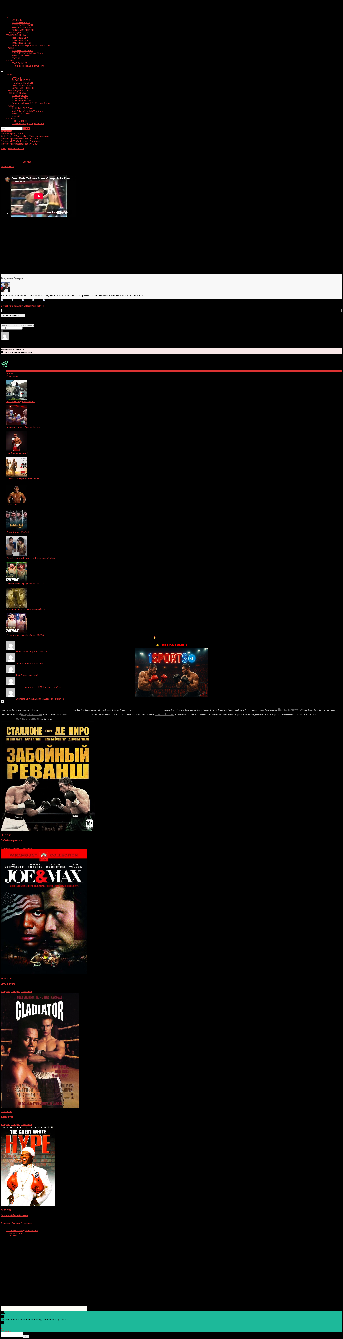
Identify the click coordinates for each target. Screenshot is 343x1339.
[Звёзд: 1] (6, 300)
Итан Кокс (311, 715)
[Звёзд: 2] (17, 300)
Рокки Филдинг (181, 715)
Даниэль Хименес (290, 709)
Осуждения (12, 376)
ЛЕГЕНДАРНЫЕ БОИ (22, 25)
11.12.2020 (6, 1111)
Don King (27, 162)
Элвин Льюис (287, 715)
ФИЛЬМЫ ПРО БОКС (22, 50)
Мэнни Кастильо (300, 715)
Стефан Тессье (61, 715)
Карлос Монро (164, 714)
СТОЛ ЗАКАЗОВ (19, 63)
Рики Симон (308, 710)
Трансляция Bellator (21, 43)
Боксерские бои (16, 148)
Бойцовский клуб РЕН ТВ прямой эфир (31, 45)
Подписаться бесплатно (173, 644)
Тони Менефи (248, 715)
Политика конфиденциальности (28, 66)
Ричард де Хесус (207, 715)
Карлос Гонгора (257, 710)
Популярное (12, 371)
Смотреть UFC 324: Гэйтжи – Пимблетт (25, 609)
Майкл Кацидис (33, 710)
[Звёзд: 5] (48, 300)
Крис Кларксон (271, 710)
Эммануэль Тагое (19, 710)
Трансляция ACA (20, 40)
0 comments (26, 848)
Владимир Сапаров (12, 278)
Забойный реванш (11, 840)
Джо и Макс (8, 983)
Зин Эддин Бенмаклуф (90, 710)
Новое (9, 373)
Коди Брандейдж (26, 718)
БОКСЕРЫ (17, 20)
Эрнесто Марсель (235, 715)
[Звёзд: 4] (37, 300)
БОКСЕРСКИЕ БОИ (21, 27)
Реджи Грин (233, 710)
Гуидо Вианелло (45, 719)
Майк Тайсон (7, 166)
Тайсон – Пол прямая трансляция (22, 478)
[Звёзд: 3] (27, 300)
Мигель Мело (193, 715)
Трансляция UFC (20, 38)
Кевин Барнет (190, 710)
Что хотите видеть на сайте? (20, 401)
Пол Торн (77, 710)
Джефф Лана (275, 715)
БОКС (9, 17)
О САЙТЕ (10, 60)
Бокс (3, 148)
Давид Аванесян (30, 714)
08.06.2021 (6, 835)
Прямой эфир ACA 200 (17, 532)
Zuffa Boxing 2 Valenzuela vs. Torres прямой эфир (30, 558)
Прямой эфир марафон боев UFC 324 (25, 635)
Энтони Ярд (78, 713)
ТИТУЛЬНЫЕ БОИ (21, 22)
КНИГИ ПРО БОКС (21, 55)
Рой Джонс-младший (17, 453)
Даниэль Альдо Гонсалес (122, 710)
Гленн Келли (6, 710)
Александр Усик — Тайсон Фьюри (23, 427)
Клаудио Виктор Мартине (173, 710)
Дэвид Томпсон (147, 715)
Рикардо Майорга (56, 709)
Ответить (7, 1331)
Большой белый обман (14, 1215)
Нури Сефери (106, 710)
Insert (26, 1337)
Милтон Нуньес (12, 715)
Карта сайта (12, 1235)
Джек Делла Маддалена (121, 715)
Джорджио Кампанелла (100, 715)
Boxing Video (7, 3)
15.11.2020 (6, 1210)
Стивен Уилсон (244, 710)
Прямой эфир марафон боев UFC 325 (25, 583)
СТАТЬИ (16, 58)
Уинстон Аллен (48, 715)
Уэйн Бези (136, 715)
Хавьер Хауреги (203, 710)
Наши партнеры (14, 1233)
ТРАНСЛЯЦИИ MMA (16, 35)
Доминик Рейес (148, 709)
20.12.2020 (6, 978)
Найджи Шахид (220, 715)
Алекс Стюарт (24, 306)
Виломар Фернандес (218, 710)
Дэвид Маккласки (261, 715)
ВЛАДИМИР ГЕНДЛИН (23, 30)
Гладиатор (7, 1116)
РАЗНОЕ (10, 48)
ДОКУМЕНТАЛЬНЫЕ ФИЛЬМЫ (27, 53)
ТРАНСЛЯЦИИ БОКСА (17, 32)
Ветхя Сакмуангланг (322, 710)
